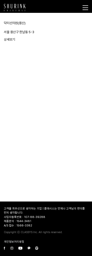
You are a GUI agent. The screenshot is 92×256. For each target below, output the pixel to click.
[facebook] (4, 248)
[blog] (37, 248)
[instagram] (12, 248)
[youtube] (20, 248)
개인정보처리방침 (14, 241)
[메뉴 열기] (85, 7)
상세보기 (9, 39)
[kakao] (29, 248)
